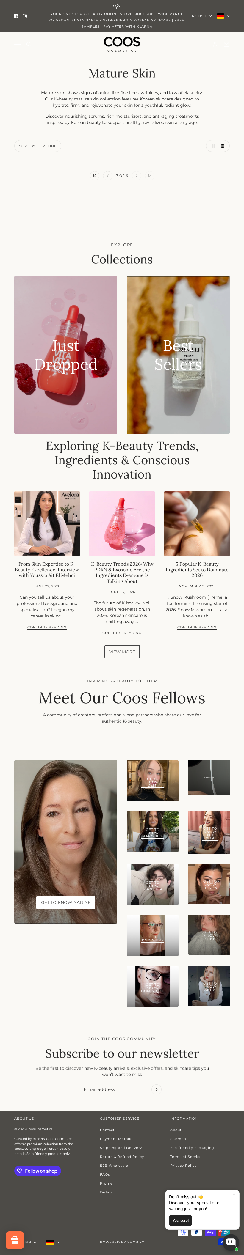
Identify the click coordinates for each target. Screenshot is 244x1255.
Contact (107, 1130)
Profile (106, 1183)
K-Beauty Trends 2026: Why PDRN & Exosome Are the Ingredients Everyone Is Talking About (122, 572)
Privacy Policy (183, 1165)
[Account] (215, 44)
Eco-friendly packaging (192, 1148)
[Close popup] (234, 1195)
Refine (50, 146)
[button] (212, 146)
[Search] (29, 44)
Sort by (27, 146)
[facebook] (16, 16)
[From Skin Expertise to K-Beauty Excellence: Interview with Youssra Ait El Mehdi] (47, 523)
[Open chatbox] (231, 1242)
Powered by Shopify (122, 1242)
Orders (106, 1192)
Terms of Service (186, 1157)
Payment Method (116, 1139)
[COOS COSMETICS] (122, 44)
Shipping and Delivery (121, 1148)
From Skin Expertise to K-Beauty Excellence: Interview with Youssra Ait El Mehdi (47, 569)
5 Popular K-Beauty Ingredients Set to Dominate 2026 (197, 569)
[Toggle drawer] (17, 44)
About (176, 1130)
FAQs (105, 1174)
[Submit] (156, 1089)
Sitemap (178, 1139)
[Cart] (226, 44)
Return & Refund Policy (122, 1157)
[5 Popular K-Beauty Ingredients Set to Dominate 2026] (197, 523)
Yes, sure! (181, 1220)
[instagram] (24, 16)
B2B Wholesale (114, 1165)
